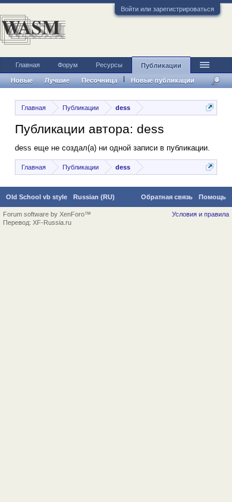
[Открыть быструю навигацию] (210, 107)
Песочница (99, 80)
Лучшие (57, 80)
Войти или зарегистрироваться (167, 8)
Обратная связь (167, 196)
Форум (68, 64)
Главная (27, 64)
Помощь (212, 196)
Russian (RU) (94, 196)
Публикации (161, 65)
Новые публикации (163, 80)
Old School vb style (36, 196)
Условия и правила (200, 214)
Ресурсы (109, 64)
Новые (22, 80)
